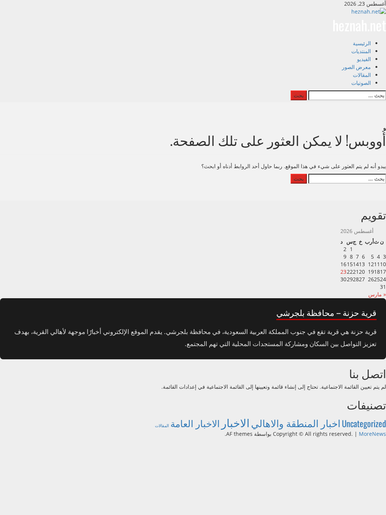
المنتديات (361, 51)
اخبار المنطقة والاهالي (295, 422)
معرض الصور (356, 67)
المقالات (362, 74)
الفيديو (364, 59)
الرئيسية (362, 43)
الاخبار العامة (195, 423)
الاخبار (235, 422)
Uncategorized (364, 423)
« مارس (377, 294)
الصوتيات (361, 82)
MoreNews (372, 433)
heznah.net (359, 25)
